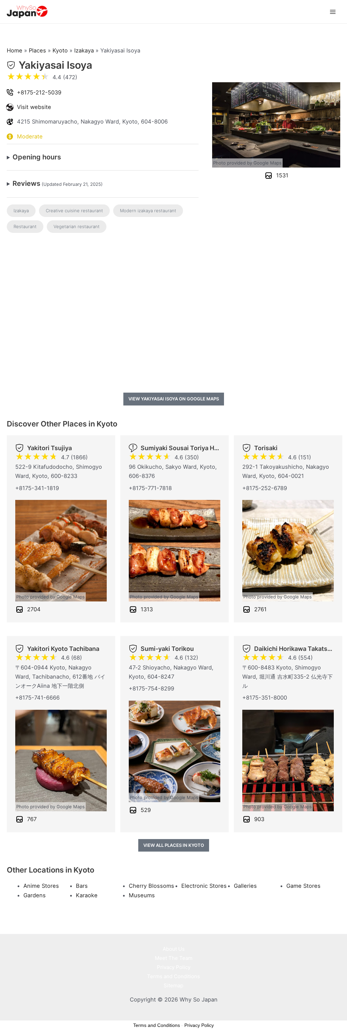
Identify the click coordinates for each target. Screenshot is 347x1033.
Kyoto (60, 50)
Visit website (34, 107)
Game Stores (303, 885)
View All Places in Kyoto (173, 845)
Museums (142, 895)
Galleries (245, 885)
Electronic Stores (204, 885)
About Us (174, 949)
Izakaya (84, 50)
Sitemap (173, 985)
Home (14, 50)
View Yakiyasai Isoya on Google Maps (173, 398)
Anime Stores (41, 885)
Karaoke (87, 895)
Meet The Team (173, 958)
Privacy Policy (173, 967)
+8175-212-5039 (39, 92)
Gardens (34, 895)
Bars (82, 885)
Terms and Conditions (173, 976)
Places (37, 50)
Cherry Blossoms (151, 885)
